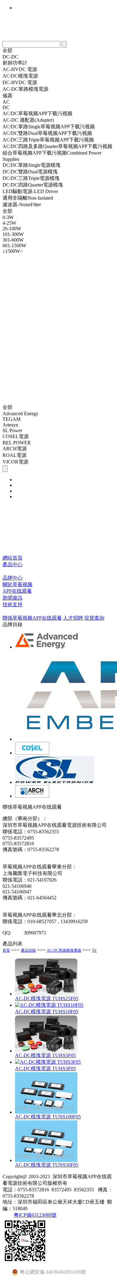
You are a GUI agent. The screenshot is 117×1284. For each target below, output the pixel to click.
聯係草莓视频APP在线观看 (32, 618)
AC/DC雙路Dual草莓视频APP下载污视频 (47, 133)
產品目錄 (28, 950)
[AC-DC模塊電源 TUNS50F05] (46, 1160)
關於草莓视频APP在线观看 (17, 588)
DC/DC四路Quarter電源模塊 (32, 184)
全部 (7, 50)
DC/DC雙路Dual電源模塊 (30, 171)
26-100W (11, 228)
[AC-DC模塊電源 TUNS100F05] (46, 1112)
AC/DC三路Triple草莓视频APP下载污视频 (48, 139)
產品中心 (12, 564)
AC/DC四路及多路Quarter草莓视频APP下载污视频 (57, 146)
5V (94, 950)
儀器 (7, 95)
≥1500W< (12, 251)
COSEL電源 (15, 436)
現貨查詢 (94, 618)
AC (6, 102)
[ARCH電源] (32, 796)
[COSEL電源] (32, 752)
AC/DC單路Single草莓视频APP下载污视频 (48, 126)
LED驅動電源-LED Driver (30, 191)
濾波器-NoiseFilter (21, 204)
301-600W (13, 240)
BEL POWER (16, 442)
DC (6, 107)
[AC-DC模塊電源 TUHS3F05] (48, 1062)
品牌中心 (12, 578)
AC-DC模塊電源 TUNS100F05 (48, 1116)
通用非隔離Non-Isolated (27, 198)
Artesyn (10, 424)
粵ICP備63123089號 (35, 1215)
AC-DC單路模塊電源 (25, 89)
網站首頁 (12, 557)
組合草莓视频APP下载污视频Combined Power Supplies (51, 156)
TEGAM (11, 419)
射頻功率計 (14, 62)
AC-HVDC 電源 (19, 69)
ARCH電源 (14, 448)
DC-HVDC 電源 (19, 82)
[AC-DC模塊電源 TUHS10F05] (49, 1005)
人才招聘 (73, 618)
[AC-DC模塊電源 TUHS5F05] (46, 1050)
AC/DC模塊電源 (20, 76)
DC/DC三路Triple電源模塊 (31, 178)
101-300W (13, 234)
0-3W (8, 217)
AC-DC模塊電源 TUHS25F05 (46, 998)
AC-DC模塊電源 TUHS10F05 (46, 1011)
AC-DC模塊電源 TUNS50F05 (46, 1165)
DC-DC (10, 56)
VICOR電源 (15, 461)
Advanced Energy (20, 413)
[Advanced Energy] (47, 647)
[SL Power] (54, 782)
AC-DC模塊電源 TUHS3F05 (45, 1068)
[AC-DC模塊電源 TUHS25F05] (46, 993)
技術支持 (12, 604)
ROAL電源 (14, 455)
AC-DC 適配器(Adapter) (28, 120)
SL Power (12, 430)
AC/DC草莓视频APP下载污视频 (37, 113)
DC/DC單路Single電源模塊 (31, 165)
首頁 (6, 950)
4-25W (9, 223)
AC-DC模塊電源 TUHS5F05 (45, 1055)
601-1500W (14, 245)
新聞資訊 (12, 598)
